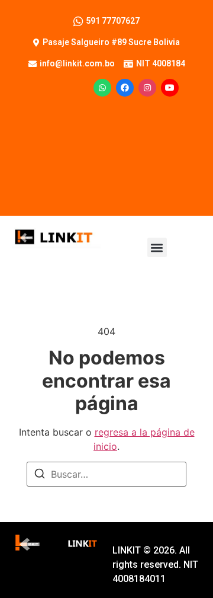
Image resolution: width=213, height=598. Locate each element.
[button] (157, 247)
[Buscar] (39, 475)
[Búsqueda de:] (106, 474)
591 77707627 (113, 20)
